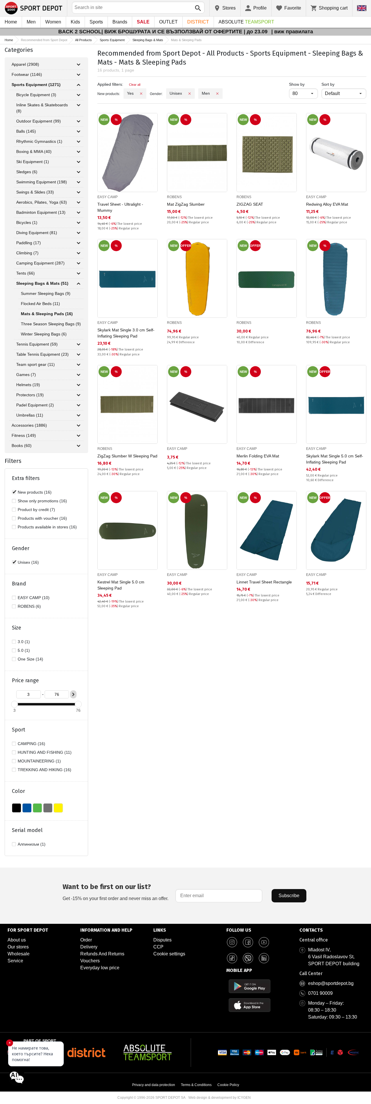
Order (86, 939)
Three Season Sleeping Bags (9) (51, 324)
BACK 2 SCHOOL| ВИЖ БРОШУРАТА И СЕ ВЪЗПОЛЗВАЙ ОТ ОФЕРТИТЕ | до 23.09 (163, 31)
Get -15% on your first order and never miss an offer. (115, 892)
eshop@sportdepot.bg (331, 983)
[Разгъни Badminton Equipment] (78, 213)
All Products (83, 40)
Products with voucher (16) (42, 518)
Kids (75, 21)
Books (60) (22, 445)
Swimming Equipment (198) (41, 182)
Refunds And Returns (102, 953)
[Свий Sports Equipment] (78, 85)
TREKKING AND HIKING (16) (44, 769)
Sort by (327, 84)
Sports (96, 21)
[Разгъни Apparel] (78, 65)
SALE (143, 21)
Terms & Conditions (196, 1085)
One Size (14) (30, 659)
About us (17, 939)
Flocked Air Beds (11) (40, 303)
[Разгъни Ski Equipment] (78, 162)
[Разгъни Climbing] (78, 253)
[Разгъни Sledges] (78, 172)
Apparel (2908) (25, 64)
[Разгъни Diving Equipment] (78, 233)
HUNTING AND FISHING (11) (45, 752)
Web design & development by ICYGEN (219, 1098)
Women (53, 21)
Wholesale (19, 953)
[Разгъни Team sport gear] (78, 365)
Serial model (27, 830)
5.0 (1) (24, 650)
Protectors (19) (30, 395)
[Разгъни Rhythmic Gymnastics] (78, 142)
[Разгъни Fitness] (78, 436)
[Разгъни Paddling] (78, 243)
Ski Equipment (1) (32, 161)
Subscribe (289, 895)
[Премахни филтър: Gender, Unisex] (189, 93)
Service (15, 960)
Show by (303, 84)
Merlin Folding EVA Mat (258, 456)
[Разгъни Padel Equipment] (78, 405)
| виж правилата (292, 31)
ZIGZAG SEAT (250, 204)
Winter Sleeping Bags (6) (44, 334)
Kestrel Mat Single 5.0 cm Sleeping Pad (120, 585)
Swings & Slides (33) (35, 192)
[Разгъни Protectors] (78, 395)
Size (16, 628)
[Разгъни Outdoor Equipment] (78, 121)
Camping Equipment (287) (40, 263)
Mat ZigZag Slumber (186, 204)
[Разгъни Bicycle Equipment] (78, 95)
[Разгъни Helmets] (78, 385)
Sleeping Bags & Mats (147, 40)
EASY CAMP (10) (34, 597)
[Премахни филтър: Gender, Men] (217, 93)
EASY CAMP (107, 197)
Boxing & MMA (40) (34, 151)
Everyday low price (99, 967)
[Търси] (198, 8)
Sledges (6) (26, 171)
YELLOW (58, 808)
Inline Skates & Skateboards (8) (42, 108)
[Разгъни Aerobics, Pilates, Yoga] (78, 202)
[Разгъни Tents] (78, 273)
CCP (158, 946)
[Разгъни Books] (78, 446)
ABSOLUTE (246, 21)
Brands (119, 21)
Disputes (162, 939)
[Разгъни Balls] (78, 131)
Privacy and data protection (153, 1085)
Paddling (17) (28, 242)
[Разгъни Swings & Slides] (78, 192)
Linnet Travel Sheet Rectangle (264, 582)
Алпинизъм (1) (32, 844)
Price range (25, 680)
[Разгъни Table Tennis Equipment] (78, 355)
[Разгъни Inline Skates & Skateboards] (78, 105)
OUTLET (168, 21)
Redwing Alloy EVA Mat (327, 204)
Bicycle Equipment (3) (36, 94)
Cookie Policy (228, 1085)
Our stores (18, 946)
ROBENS (174, 197)
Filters (13, 460)
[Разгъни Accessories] (78, 425)
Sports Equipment (112, 40)
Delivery (88, 946)
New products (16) (35, 492)
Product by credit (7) (36, 509)
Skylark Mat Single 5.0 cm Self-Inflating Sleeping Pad (334, 459)
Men (31, 21)
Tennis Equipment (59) (37, 344)
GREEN (37, 808)
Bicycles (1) (26, 222)
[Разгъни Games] (78, 375)
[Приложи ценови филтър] (73, 694)
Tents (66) (25, 273)
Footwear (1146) (27, 74)
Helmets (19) (28, 384)
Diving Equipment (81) (36, 232)
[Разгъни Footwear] (78, 75)
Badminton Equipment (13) (41, 212)
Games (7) (26, 374)
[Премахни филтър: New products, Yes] (141, 93)
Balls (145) (26, 131)
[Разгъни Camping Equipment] (78, 263)
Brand (19, 584)
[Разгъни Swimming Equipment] (78, 182)
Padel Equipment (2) (35, 405)
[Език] (361, 8)
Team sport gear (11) (35, 364)
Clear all (134, 84)
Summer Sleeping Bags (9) (45, 293)
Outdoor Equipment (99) (38, 121)
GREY (47, 808)
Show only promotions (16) (42, 501)
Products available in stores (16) (47, 527)
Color (18, 791)
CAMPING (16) (31, 743)
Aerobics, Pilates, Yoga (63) (41, 202)
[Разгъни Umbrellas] (78, 415)
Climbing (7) (27, 253)
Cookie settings (169, 953)
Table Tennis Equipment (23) (42, 354)
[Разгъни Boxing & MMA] (78, 152)
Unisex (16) (28, 562)
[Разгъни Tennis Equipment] (78, 344)
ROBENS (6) (29, 606)
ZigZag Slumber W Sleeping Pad (127, 456)
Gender (20, 548)
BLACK (16, 808)
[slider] (14, 704)
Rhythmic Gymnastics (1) (39, 141)
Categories (19, 49)
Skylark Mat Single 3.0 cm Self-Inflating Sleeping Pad (125, 333)
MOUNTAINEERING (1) (39, 761)
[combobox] (138, 7)
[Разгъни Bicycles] (78, 223)
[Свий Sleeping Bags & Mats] (78, 284)
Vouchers (90, 960)
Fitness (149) (24, 435)
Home (11, 21)
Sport (18, 730)
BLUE (27, 808)
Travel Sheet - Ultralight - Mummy (120, 207)
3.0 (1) (24, 641)
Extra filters (26, 478)
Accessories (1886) (29, 425)
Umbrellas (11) (29, 415)
